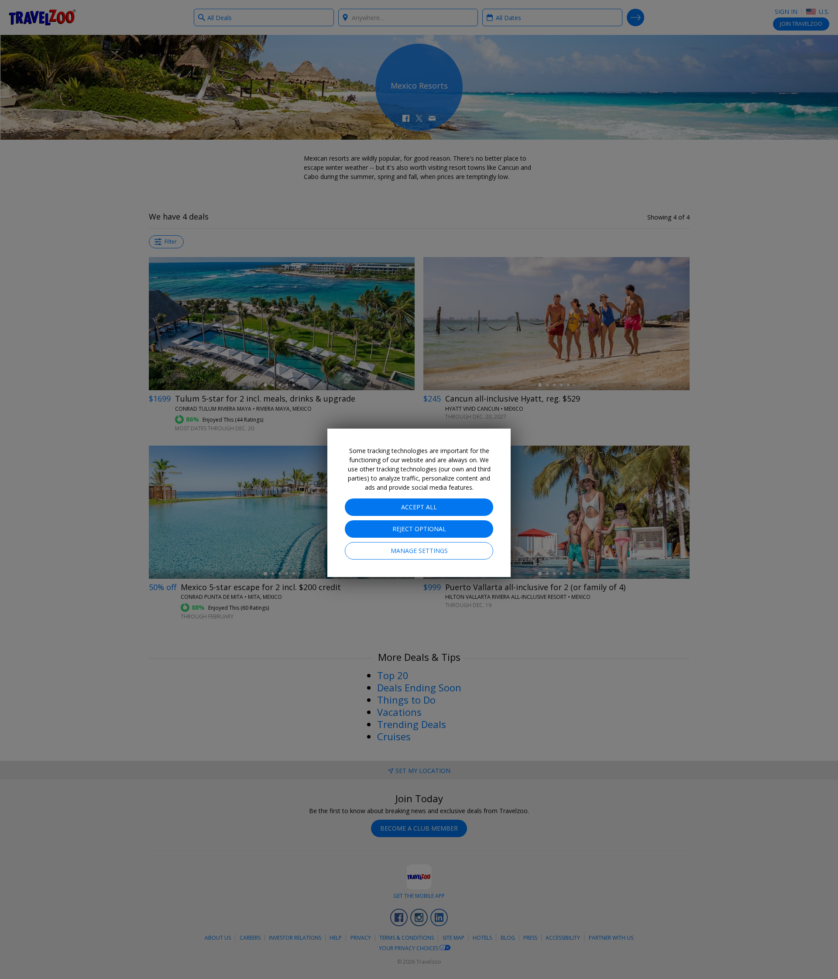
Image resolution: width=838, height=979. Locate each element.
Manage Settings (419, 550)
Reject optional (419, 529)
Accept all (419, 507)
